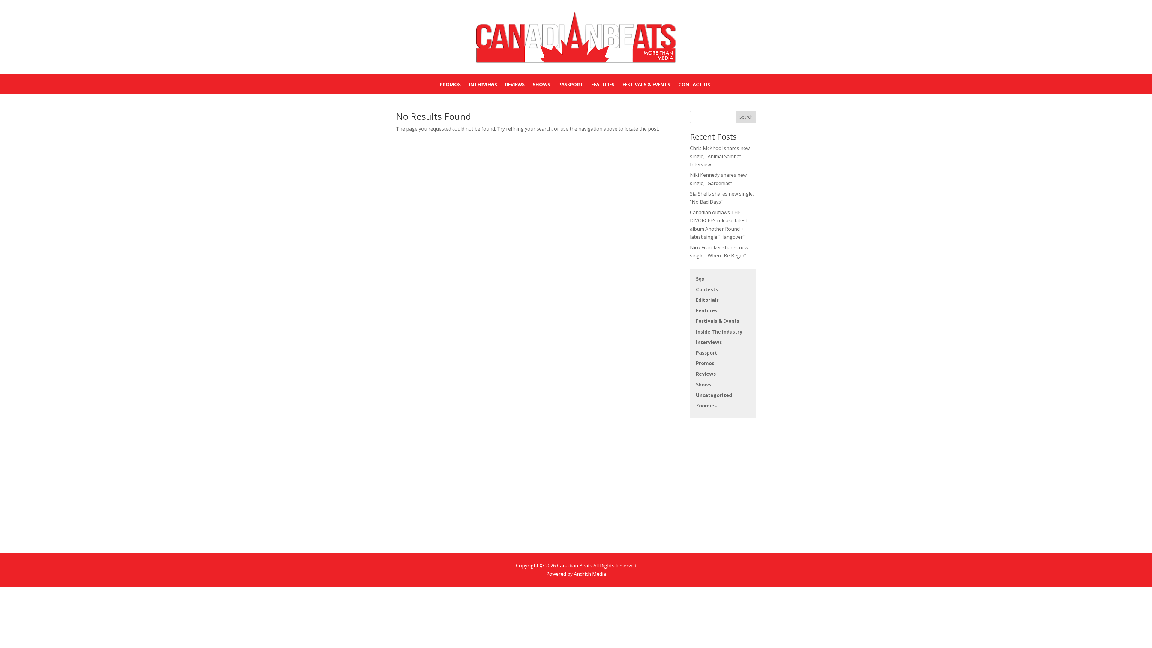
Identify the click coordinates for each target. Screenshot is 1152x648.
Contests (707, 289)
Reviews (706, 373)
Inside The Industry (719, 331)
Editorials (707, 300)
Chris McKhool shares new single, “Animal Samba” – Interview (720, 156)
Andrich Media (590, 574)
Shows (703, 384)
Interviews (709, 342)
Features (706, 310)
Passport (706, 353)
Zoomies (706, 405)
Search (746, 117)
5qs (700, 279)
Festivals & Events (717, 321)
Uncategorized (714, 395)
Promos (705, 363)
